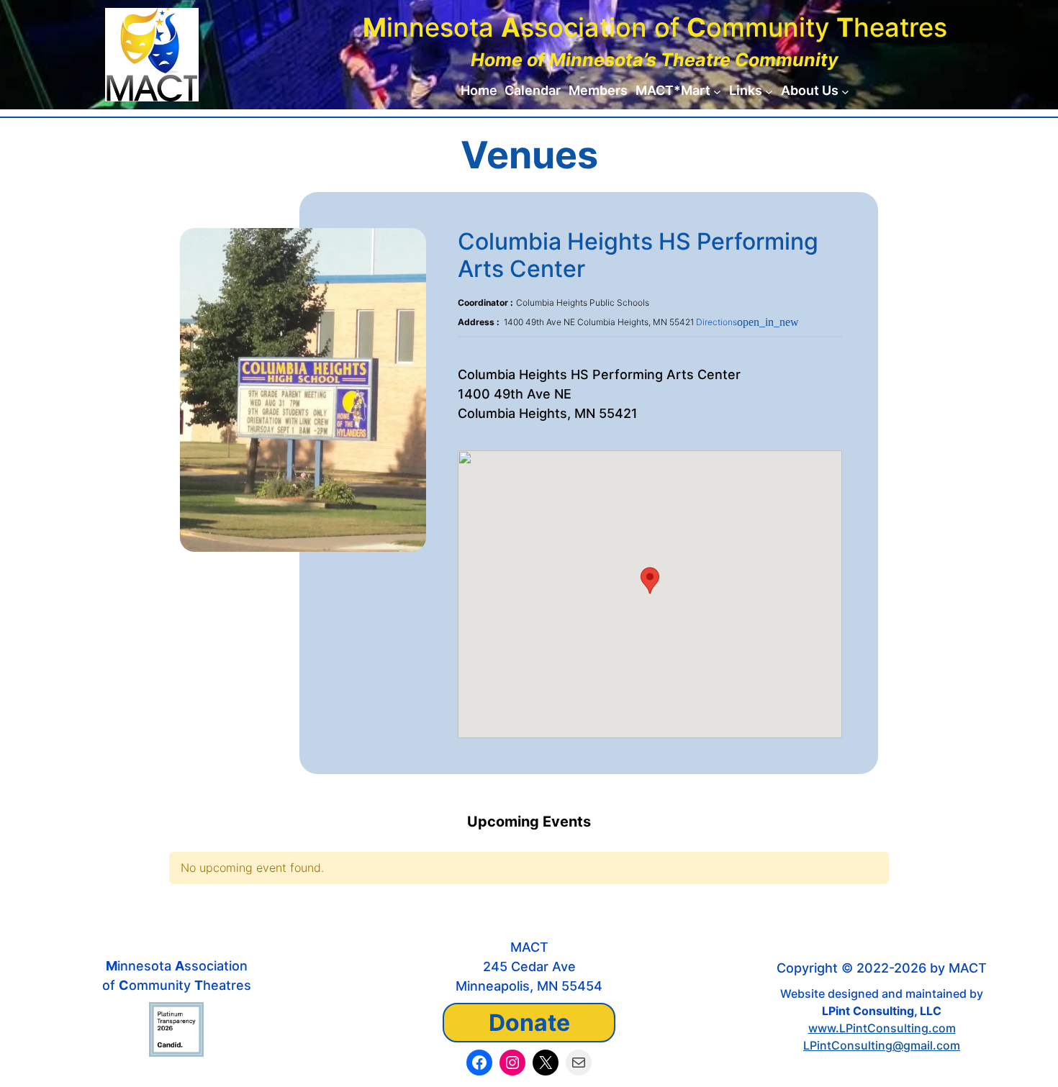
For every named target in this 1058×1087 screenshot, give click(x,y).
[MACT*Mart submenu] (717, 91)
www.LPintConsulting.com (882, 1028)
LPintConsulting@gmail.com (881, 1045)
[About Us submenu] (845, 91)
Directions (747, 322)
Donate (529, 1023)
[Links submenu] (769, 91)
